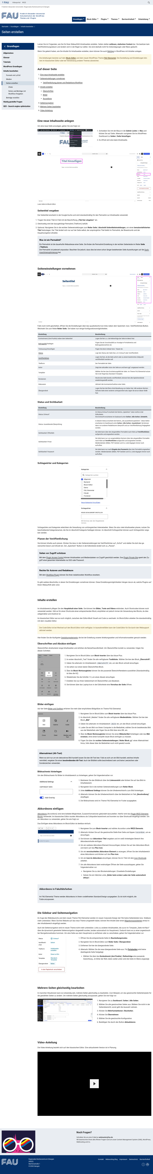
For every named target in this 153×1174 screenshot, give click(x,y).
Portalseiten (133, 949)
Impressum (123, 1159)
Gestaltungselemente (69, 638)
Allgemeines (8, 53)
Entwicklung (143, 19)
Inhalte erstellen (46, 87)
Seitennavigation (47, 103)
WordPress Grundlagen (12, 66)
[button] (94, 1083)
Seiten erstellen (12, 83)
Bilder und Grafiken (55, 709)
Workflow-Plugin (52, 575)
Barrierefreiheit (128, 19)
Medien (9, 79)
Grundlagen (78, 19)
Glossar (6, 57)
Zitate (10, 87)
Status (40, 353)
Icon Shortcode (140, 858)
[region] (94, 1084)
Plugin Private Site (131, 557)
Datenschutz (133, 1159)
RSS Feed (143, 1164)
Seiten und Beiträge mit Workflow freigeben (17, 92)
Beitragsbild (42, 344)
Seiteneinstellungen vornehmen (52, 78)
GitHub (147, 1164)
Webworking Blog (112, 1159)
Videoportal (16, 2)
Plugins (104, 19)
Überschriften (48, 91)
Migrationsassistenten (133, 921)
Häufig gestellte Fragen (12, 102)
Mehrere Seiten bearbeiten (50, 107)
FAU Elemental (110, 58)
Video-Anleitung (46, 110)
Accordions (47, 98)
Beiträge (110, 51)
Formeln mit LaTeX (13, 75)
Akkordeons (42, 814)
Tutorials (7, 62)
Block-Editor (92, 19)
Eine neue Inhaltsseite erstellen (52, 75)
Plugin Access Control (55, 557)
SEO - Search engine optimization (16, 106)
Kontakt (101, 1159)
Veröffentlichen (43, 358)
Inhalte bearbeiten (10, 71)
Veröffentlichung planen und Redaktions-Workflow (63, 83)
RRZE (24, 2)
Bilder (45, 95)
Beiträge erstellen (12, 98)
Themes (114, 19)
